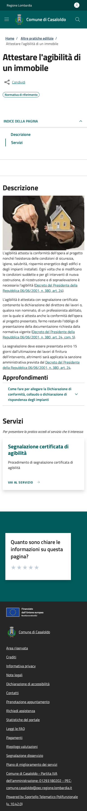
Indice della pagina (21, 121)
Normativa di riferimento (21, 94)
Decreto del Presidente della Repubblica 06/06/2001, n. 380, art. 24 (40, 287)
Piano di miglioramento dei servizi (31, 764)
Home (9, 38)
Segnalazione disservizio (24, 755)
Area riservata (17, 648)
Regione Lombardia (19, 5)
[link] (25, 482)
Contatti (12, 692)
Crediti (11, 657)
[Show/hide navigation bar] (7, 19)
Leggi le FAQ (15, 728)
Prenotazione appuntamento (28, 701)
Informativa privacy (21, 666)
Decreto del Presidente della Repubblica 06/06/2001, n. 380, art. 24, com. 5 (39, 334)
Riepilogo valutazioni (22, 746)
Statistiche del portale (23, 719)
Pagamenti (14, 737)
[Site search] (77, 19)
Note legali (14, 675)
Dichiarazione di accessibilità (28, 684)
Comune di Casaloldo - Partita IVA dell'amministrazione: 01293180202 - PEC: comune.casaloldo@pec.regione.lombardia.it (39, 780)
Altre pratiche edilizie (37, 38)
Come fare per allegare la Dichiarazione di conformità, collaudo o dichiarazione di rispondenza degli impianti (39, 394)
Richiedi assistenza (20, 710)
